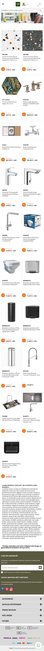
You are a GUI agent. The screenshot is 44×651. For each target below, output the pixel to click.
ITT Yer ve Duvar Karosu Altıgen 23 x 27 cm (9, 103)
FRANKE (4, 235)
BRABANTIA (27, 281)
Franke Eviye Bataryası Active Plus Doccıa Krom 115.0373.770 (11, 239)
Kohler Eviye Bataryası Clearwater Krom (29, 148)
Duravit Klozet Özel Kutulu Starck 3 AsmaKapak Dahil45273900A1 (31, 239)
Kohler (4, 145)
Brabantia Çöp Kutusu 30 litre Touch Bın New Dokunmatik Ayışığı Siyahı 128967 (11, 329)
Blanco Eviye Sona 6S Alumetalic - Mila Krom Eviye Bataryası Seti (31, 420)
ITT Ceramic (6, 100)
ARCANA (5, 54)
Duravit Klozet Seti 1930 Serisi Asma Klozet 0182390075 (11, 283)
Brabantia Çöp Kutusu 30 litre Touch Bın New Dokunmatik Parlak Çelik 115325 (11, 375)
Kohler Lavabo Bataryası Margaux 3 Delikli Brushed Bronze (31, 103)
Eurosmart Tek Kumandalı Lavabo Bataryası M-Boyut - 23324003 (10, 194)
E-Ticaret (15, 648)
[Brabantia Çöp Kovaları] (22, 15)
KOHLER (25, 100)
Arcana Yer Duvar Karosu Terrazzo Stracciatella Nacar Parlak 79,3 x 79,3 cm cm (10, 58)
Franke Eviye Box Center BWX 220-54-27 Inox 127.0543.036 (11, 419)
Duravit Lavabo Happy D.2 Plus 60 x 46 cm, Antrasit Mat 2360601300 (11, 465)
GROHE (4, 190)
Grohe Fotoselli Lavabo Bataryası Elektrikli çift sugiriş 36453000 (32, 194)
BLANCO (26, 416)
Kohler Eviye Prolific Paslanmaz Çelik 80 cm (11, 148)
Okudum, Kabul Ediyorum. (17, 572)
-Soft (11, 648)
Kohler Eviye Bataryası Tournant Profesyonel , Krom (31, 374)
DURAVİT (26, 235)
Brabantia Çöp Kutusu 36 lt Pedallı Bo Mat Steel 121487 (31, 283)
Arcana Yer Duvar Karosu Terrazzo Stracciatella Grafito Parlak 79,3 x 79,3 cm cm (32, 58)
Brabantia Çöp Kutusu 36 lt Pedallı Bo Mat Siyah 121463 (31, 329)
